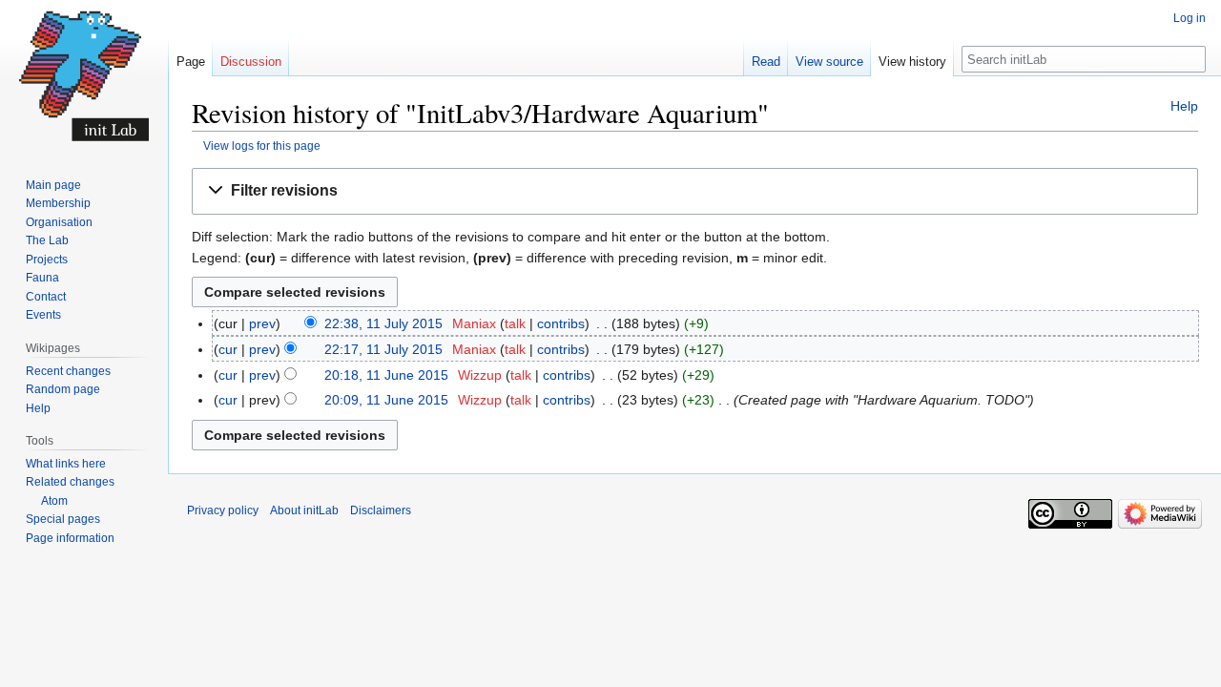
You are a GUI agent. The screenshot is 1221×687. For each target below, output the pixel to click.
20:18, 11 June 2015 (386, 375)
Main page (53, 185)
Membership (58, 203)
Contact (46, 296)
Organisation (59, 222)
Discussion (250, 61)
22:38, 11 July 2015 (383, 323)
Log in (1189, 18)
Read (766, 61)
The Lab (47, 240)
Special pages (63, 519)
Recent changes (68, 371)
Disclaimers (380, 510)
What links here (66, 463)
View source (829, 61)
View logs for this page (262, 145)
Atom (54, 501)
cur (228, 349)
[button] (695, 191)
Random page (63, 389)
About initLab (304, 510)
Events (43, 315)
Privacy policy (223, 510)
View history (912, 61)
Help (1184, 106)
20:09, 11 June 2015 (386, 399)
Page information (70, 538)
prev (262, 323)
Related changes (70, 482)
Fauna (42, 277)
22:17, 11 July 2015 (383, 349)
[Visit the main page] (84, 76)
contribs (561, 323)
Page (190, 61)
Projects (47, 259)
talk (515, 323)
